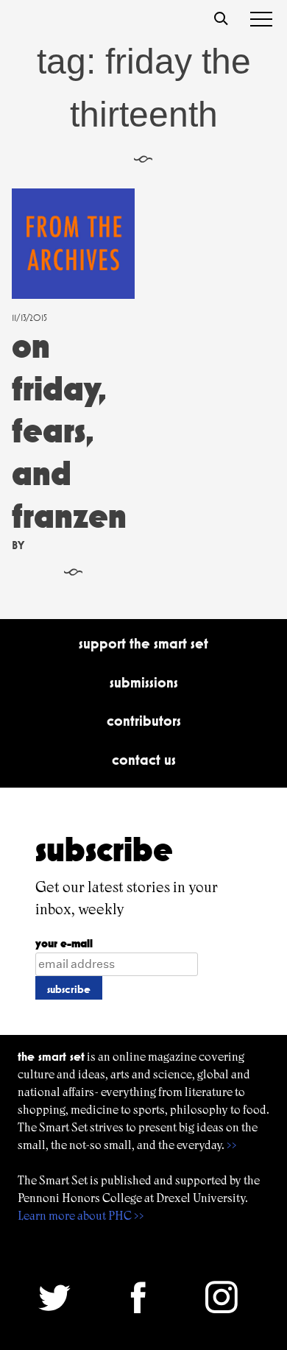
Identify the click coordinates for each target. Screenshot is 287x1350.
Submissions (144, 682)
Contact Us (144, 759)
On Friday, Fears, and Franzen (69, 430)
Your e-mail (64, 943)
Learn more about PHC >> (81, 1216)
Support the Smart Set (143, 643)
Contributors (144, 720)
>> (232, 1145)
